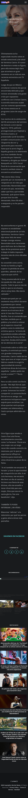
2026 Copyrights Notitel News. (11, 785)
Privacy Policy (14, 787)
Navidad (17, 789)
